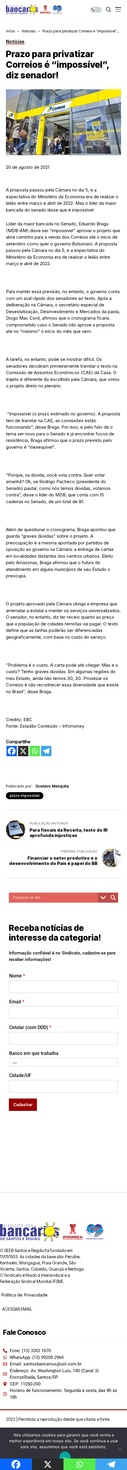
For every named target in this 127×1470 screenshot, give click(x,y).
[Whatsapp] (35, 751)
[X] (23, 751)
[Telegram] (46, 751)
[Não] (120, 1449)
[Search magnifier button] (113, 898)
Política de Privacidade (24, 1295)
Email (16, 1002)
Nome (17, 976)
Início (10, 31)
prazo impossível (25, 795)
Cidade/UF (20, 1075)
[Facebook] (11, 751)
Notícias (28, 31)
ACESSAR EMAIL (16, 1309)
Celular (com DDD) (30, 1027)
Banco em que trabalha (33, 1053)
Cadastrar (22, 1104)
